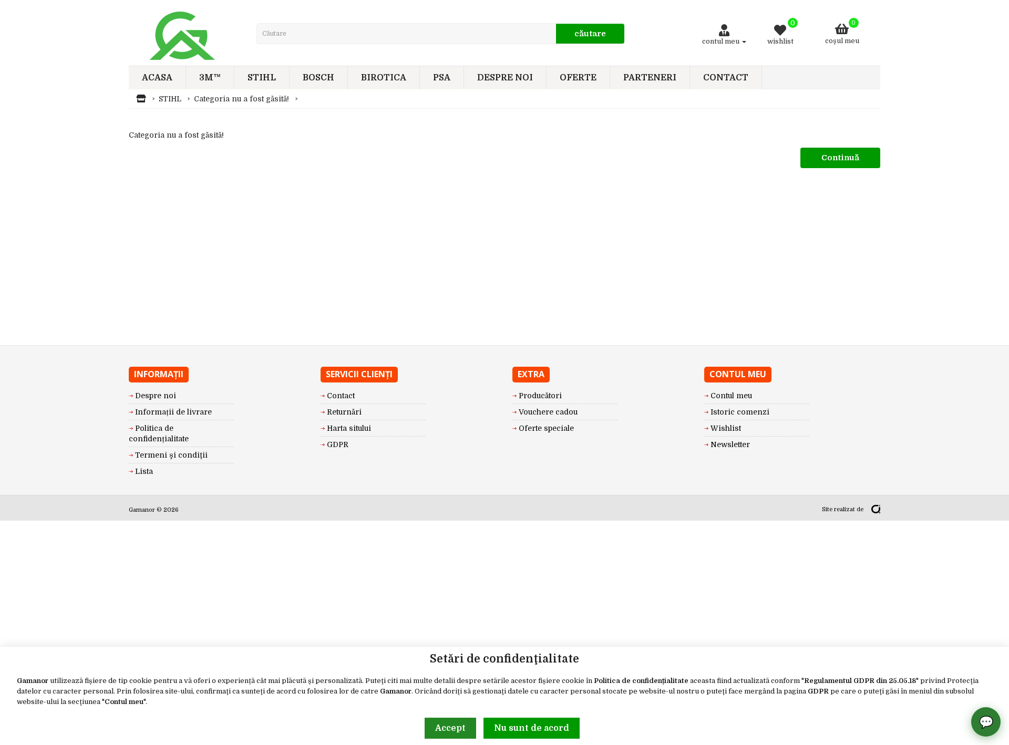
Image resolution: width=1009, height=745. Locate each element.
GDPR (818, 691)
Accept (450, 728)
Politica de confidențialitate (641, 681)
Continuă (840, 157)
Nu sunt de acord (531, 728)
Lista (144, 471)
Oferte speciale (546, 428)
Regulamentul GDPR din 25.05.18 (860, 681)
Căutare (590, 33)
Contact (341, 395)
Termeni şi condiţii (171, 455)
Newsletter (730, 444)
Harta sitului (349, 428)
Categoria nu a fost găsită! (241, 99)
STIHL (170, 99)
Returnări (344, 412)
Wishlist (726, 428)
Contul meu (124, 702)
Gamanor (32, 681)
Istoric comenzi (740, 412)
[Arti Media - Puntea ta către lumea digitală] (875, 509)
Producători (540, 395)
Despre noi (155, 395)
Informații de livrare (173, 412)
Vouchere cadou (548, 412)
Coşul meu (842, 32)
